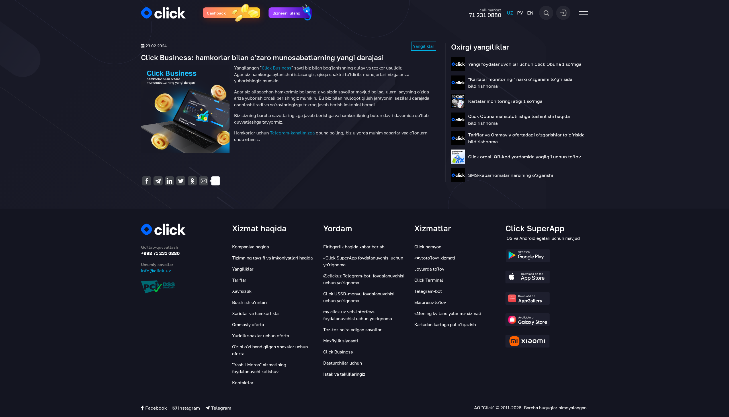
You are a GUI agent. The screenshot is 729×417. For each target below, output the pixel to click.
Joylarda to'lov (429, 268)
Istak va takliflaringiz (344, 374)
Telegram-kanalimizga (292, 132)
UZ (510, 13)
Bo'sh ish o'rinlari (249, 302)
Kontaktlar (242, 382)
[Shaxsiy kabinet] (563, 12)
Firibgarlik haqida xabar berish (353, 246)
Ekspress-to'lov (430, 302)
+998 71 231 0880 (160, 253)
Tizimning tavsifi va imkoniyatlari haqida (272, 257)
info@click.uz (156, 270)
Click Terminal (428, 280)
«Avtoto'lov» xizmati (434, 257)
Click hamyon (427, 246)
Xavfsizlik (241, 291)
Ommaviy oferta (248, 324)
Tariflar (239, 280)
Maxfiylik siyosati (340, 340)
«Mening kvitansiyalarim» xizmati (447, 313)
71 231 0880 (485, 15)
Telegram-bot (428, 291)
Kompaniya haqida (250, 246)
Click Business (276, 67)
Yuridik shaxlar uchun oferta (260, 335)
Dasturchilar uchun (342, 362)
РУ (520, 13)
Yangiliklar (423, 46)
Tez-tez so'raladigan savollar (352, 329)
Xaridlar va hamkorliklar (256, 313)
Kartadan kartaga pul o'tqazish (445, 324)
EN (530, 13)
